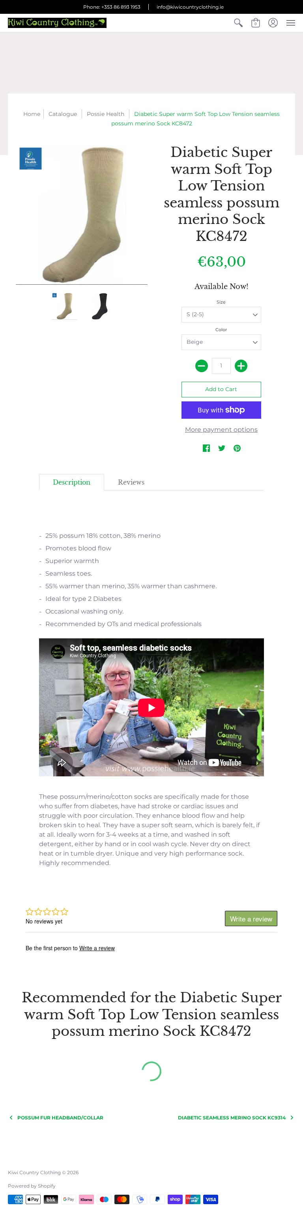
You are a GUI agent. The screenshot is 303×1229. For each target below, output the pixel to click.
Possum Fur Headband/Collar (60, 1118)
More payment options (221, 429)
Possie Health (105, 113)
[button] (238, 23)
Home (31, 113)
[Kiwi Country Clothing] (57, 23)
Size (221, 302)
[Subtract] (201, 366)
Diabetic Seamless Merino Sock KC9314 (232, 1118)
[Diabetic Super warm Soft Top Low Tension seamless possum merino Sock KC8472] (64, 306)
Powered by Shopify (32, 1186)
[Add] (241, 366)
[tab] (71, 482)
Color (221, 329)
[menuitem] (238, 23)
